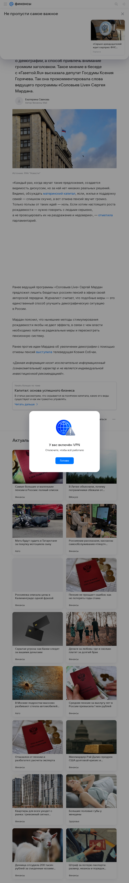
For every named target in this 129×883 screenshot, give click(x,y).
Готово (64, 460)
